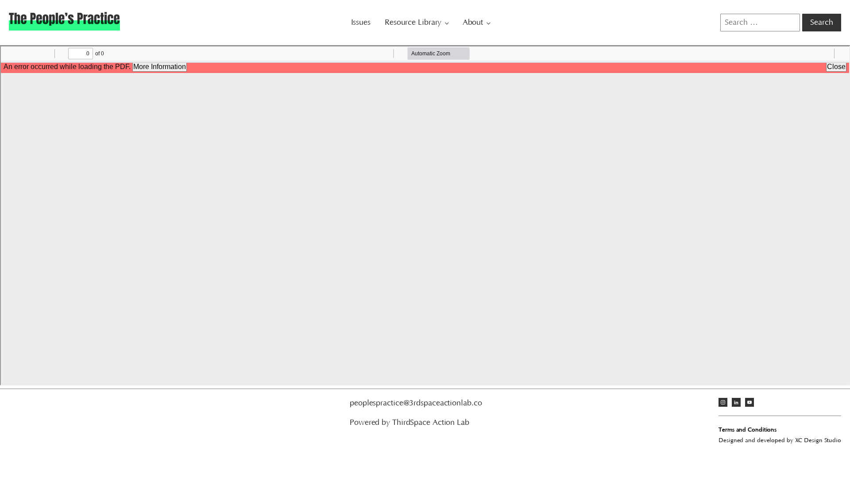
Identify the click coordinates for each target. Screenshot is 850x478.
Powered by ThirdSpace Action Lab (409, 422)
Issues (361, 22)
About (473, 22)
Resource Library (413, 22)
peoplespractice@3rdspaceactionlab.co (416, 403)
